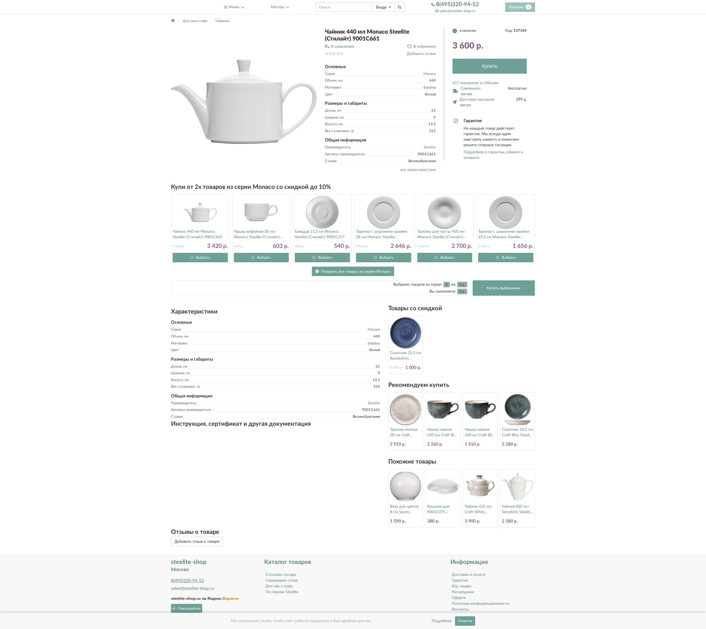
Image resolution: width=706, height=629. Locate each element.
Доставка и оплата (468, 575)
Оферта (459, 598)
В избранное (424, 47)
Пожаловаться (189, 609)
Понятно (465, 621)
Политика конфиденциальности (480, 604)
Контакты (460, 609)
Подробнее (442, 621)
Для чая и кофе (279, 586)
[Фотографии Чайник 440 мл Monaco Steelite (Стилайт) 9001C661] (244, 101)
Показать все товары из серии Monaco (356, 271)
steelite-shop (184, 7)
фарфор (429, 87)
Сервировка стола (282, 580)
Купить (490, 66)
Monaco (429, 74)
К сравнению (342, 47)
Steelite (430, 147)
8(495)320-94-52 (457, 4)
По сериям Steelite (282, 592)
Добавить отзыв (421, 54)
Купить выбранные (504, 288)
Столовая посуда (281, 575)
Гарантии (460, 580)
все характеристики (418, 170)
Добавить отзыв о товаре (197, 541)
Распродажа (463, 592)
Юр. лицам (461, 586)
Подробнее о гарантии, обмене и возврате (493, 155)
